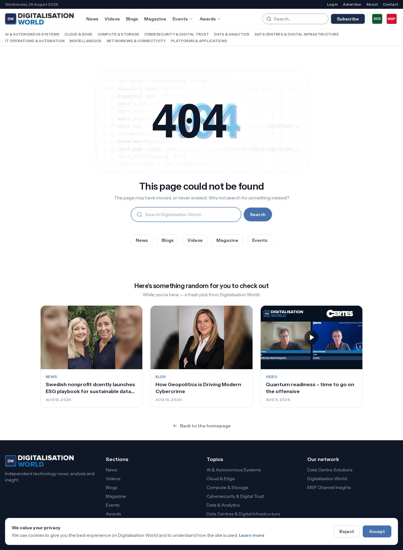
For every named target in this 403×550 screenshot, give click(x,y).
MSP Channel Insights (329, 487)
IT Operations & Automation (35, 41)
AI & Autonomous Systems (32, 34)
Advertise (352, 4)
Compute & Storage (118, 34)
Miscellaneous (86, 41)
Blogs (132, 19)
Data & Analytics (231, 34)
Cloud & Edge (78, 34)
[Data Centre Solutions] (377, 19)
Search (258, 214)
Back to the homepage (205, 426)
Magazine (155, 19)
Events (180, 19)
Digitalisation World (327, 478)
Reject (346, 531)
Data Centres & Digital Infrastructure (297, 34)
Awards (208, 19)
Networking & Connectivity (136, 41)
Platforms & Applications (199, 41)
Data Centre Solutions (329, 470)
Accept (377, 531)
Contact (390, 4)
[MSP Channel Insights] (391, 19)
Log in (332, 4)
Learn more (251, 535)
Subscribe (348, 19)
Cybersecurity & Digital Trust (176, 34)
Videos (112, 19)
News (92, 19)
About (372, 4)
